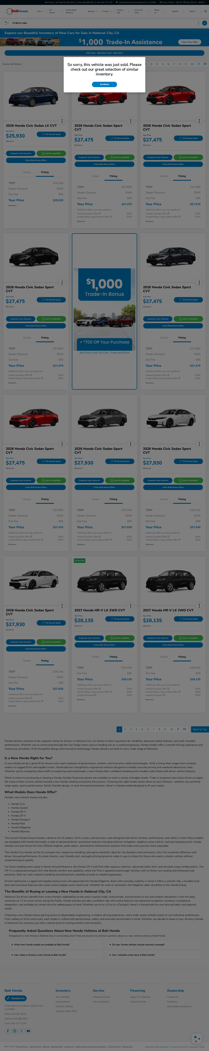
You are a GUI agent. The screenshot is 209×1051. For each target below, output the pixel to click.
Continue (104, 84)
